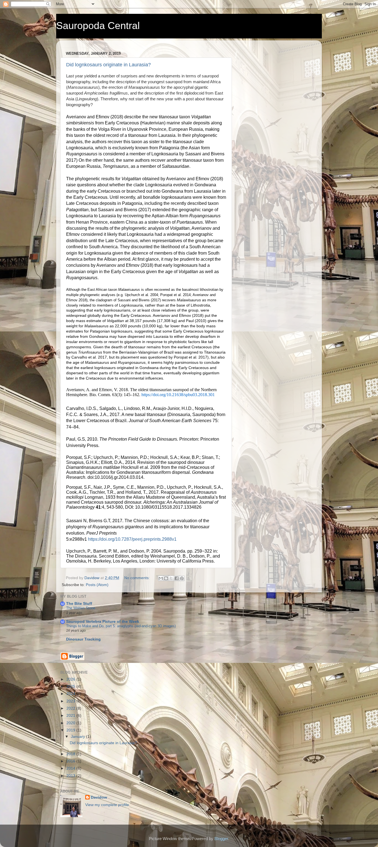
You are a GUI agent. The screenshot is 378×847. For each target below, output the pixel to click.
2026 (71, 679)
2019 (71, 730)
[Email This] (161, 578)
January (78, 736)
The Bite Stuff (79, 604)
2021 (71, 715)
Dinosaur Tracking (83, 639)
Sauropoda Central (98, 25)
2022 (71, 708)
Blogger (221, 838)
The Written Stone (80, 608)
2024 (71, 694)
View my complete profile (107, 805)
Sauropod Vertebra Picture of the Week (102, 621)
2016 (71, 761)
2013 (71, 776)
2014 (71, 768)
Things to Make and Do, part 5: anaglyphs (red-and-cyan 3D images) (121, 626)
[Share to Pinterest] (182, 578)
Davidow (99, 797)
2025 (71, 686)
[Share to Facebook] (176, 578)
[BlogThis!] (166, 578)
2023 (71, 701)
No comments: (137, 578)
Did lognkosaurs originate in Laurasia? (108, 64)
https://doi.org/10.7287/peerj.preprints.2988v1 (132, 539)
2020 (71, 723)
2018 (71, 754)
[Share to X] (171, 578)
